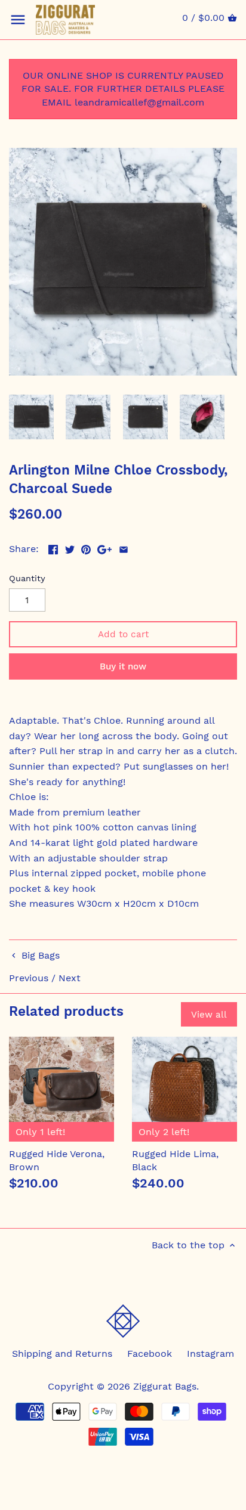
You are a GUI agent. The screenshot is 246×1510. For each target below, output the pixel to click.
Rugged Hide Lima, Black (175, 1160)
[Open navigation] (18, 20)
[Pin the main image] (86, 547)
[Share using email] (123, 547)
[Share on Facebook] (53, 547)
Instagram (210, 1353)
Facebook (149, 1353)
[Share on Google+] (104, 547)
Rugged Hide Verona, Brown (56, 1160)
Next (70, 978)
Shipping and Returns (62, 1353)
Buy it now (123, 666)
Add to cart (123, 634)
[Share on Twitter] (70, 547)
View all (209, 1014)
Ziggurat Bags (164, 1386)
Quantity (27, 578)
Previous (28, 978)
